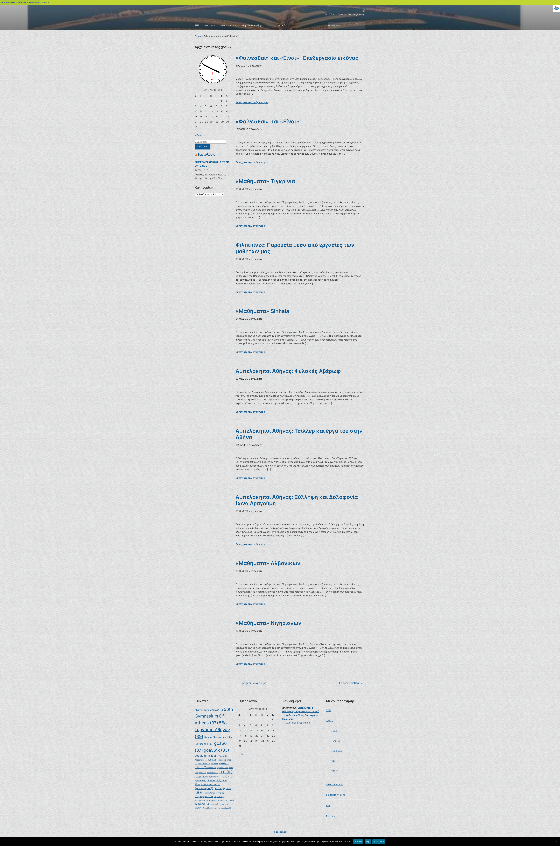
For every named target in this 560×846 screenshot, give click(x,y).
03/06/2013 (242, 378)
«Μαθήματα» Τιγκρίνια (265, 181)
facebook (206, 743)
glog (333, 761)
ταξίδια (209, 808)
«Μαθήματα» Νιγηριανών (268, 623)
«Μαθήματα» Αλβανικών (268, 563)
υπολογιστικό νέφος (222, 808)
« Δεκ (198, 135)
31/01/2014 (242, 65)
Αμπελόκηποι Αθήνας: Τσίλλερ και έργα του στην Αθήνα (299, 434)
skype (229, 768)
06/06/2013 (242, 189)
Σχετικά (280, 25)
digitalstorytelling (252, 25)
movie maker (204, 764)
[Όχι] (556, 841)
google (201, 755)
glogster (335, 770)
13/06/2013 (242, 129)
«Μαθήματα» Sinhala (262, 311)
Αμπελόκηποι (204, 788)
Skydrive (221, 768)
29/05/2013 (242, 570)
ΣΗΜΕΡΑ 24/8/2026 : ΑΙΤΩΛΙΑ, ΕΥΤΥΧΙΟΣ (212, 164)
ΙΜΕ (199, 792)
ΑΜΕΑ (216, 785)
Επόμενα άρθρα (350, 683)
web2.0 (208, 25)
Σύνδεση (46, 2)
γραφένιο (214, 804)
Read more (379, 841)
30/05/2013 (242, 511)
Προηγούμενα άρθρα (252, 683)
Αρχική (198, 36)
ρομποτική (226, 804)
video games (211, 776)
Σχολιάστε (256, 65)
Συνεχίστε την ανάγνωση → (252, 102)
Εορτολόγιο (206, 154)
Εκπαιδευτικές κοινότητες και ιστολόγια (20, 2)
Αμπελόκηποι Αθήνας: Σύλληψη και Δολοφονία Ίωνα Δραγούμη (297, 500)
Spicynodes (200, 773)
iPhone (222, 756)
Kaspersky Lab (203, 760)
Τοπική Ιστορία (226, 800)
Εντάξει (358, 841)
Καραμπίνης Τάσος (214, 793)
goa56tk (216, 750)
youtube (200, 780)
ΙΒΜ (228, 789)
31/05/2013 (242, 444)
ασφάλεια (202, 804)
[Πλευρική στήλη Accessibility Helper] (556, 8)
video (198, 777)
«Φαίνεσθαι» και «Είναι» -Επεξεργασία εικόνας (297, 58)
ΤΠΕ (197, 25)
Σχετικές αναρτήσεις (298, 722)
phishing (224, 763)
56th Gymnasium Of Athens (214, 716)
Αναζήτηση (361, 25)
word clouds (226, 777)
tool (269, 25)
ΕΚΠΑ (220, 788)
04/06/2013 (242, 318)
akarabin (210, 737)
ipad (212, 755)
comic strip (336, 751)
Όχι (367, 841)
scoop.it (211, 768)
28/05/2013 (242, 630)
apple (220, 737)
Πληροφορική (204, 796)
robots (201, 767)
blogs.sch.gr (280, 832)
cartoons (335, 741)
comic (334, 731)
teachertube (212, 773)
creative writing (228, 25)
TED (225, 772)
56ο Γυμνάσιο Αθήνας (212, 729)
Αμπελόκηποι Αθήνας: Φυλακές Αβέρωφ (288, 371)
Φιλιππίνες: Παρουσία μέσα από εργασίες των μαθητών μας (295, 248)
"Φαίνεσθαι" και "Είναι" (209, 710)
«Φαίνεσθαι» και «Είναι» (267, 121)
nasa (214, 763)
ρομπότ (199, 808)
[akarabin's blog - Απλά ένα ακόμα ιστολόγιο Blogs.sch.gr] (364, 10)
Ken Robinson (219, 760)
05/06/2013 (242, 259)
